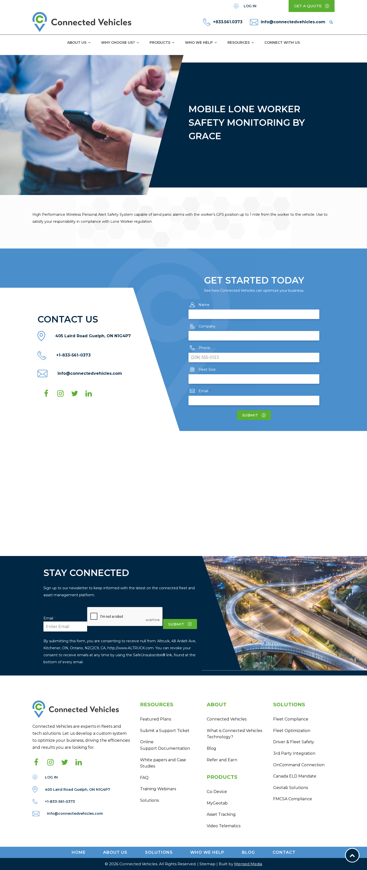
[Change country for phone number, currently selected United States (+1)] (194, 357)
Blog (211, 748)
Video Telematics (223, 826)
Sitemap (207, 864)
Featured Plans (155, 719)
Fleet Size (207, 369)
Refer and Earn (222, 760)
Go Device (217, 791)
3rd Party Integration (294, 753)
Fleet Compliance (290, 719)
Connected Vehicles (226, 719)
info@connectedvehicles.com (293, 22)
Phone (204, 348)
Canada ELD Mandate (294, 776)
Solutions (149, 800)
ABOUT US (115, 852)
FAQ (144, 777)
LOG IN (250, 6)
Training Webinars (158, 788)
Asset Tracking (221, 814)
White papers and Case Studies (163, 763)
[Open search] (331, 22)
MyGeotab (217, 803)
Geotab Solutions (290, 787)
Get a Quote (308, 6)
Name (203, 304)
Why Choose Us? (118, 42)
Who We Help (199, 42)
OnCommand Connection (299, 764)
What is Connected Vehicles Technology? (234, 734)
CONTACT (284, 852)
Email (204, 391)
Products (160, 42)
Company (206, 326)
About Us (76, 42)
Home (79, 852)
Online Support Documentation (165, 745)
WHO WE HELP (207, 852)
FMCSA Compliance (292, 798)
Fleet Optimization (291, 730)
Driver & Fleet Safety (293, 742)
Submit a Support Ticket (164, 730)
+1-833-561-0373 (73, 355)
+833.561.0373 (227, 22)
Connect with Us (282, 42)
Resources (238, 42)
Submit (250, 415)
